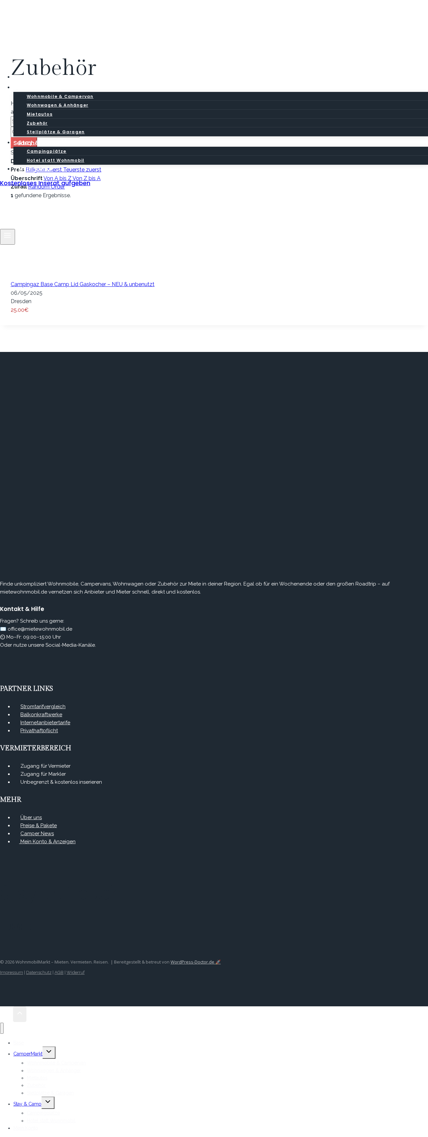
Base (18, 1042)
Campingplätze (47, 151)
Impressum (11, 972)
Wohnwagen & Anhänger (57, 105)
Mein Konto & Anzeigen (47, 842)
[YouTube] (26, 929)
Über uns (31, 817)
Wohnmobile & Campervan (60, 96)
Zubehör (37, 123)
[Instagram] (16, 929)
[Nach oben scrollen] (6, 1014)
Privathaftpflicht (39, 731)
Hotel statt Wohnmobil (51, 1120)
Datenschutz (38, 972)
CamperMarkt (27, 1053)
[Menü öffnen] (7, 237)
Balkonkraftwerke (41, 715)
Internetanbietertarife (45, 723)
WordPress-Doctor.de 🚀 (196, 962)
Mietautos (39, 114)
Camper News (37, 834)
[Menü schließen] (2, 1028)
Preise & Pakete (38, 826)
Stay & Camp (27, 1104)
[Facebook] (5, 929)
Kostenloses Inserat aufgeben (45, 183)
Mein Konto (35, 168)
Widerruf (76, 972)
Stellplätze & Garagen (50, 1093)
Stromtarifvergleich (43, 707)
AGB (59, 972)
